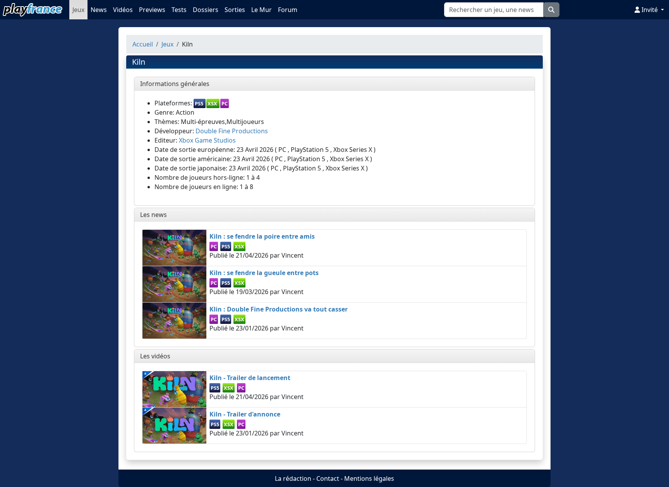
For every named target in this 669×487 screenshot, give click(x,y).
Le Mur (261, 9)
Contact (327, 478)
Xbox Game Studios (207, 140)
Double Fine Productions (232, 131)
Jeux (78, 9)
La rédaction (293, 478)
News (99, 9)
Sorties (235, 9)
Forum (287, 9)
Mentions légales (369, 478)
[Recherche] (551, 9)
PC (224, 103)
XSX (212, 103)
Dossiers (205, 9)
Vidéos (123, 9)
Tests (179, 9)
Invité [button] (649, 9)
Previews (152, 9)
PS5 (199, 103)
